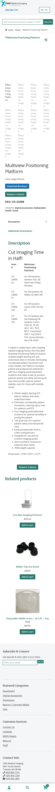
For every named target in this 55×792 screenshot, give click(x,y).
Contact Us (9, 727)
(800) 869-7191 (11, 10)
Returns (7, 740)
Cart (42, 785)
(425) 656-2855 (13, 778)
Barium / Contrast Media (16, 704)
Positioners (8, 700)
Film (5, 709)
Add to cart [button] (27, 525)
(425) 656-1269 (13, 775)
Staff (5, 745)
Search (48, 21)
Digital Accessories (24, 208)
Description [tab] (14, 221)
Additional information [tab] (20, 231)
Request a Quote (15, 194)
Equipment (9, 691)
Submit (40, 661)
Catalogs (7, 731)
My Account (9, 787)
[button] (46, 40)
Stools (17, 30)
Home (10, 30)
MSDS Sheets (9, 736)
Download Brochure (17, 186)
